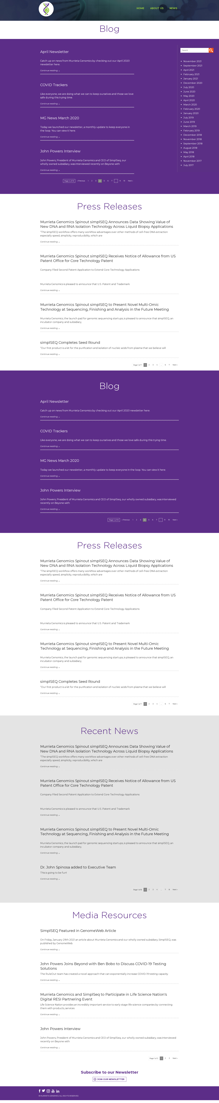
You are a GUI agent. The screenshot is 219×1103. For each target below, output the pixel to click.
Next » (130, 181)
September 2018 (192, 143)
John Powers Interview (60, 151)
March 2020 (190, 104)
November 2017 (192, 160)
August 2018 (190, 147)
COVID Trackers (54, 85)
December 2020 (192, 83)
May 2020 (188, 95)
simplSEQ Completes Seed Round (70, 342)
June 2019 (189, 121)
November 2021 (192, 61)
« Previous (81, 181)
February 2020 (191, 108)
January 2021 (190, 78)
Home (140, 8)
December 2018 (192, 134)
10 (124, 181)
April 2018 (188, 156)
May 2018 (188, 152)
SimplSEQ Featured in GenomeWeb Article (78, 930)
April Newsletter (54, 52)
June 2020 (189, 91)
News (173, 8)
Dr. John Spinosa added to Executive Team (78, 867)
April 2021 (188, 70)
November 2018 (192, 139)
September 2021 (192, 65)
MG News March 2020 (59, 118)
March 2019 (190, 126)
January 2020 (191, 113)
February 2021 (191, 74)
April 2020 (189, 100)
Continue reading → (50, 70)
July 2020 (188, 87)
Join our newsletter (110, 1079)
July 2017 (188, 165)
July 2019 (188, 117)
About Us (157, 8)
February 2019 (191, 130)
